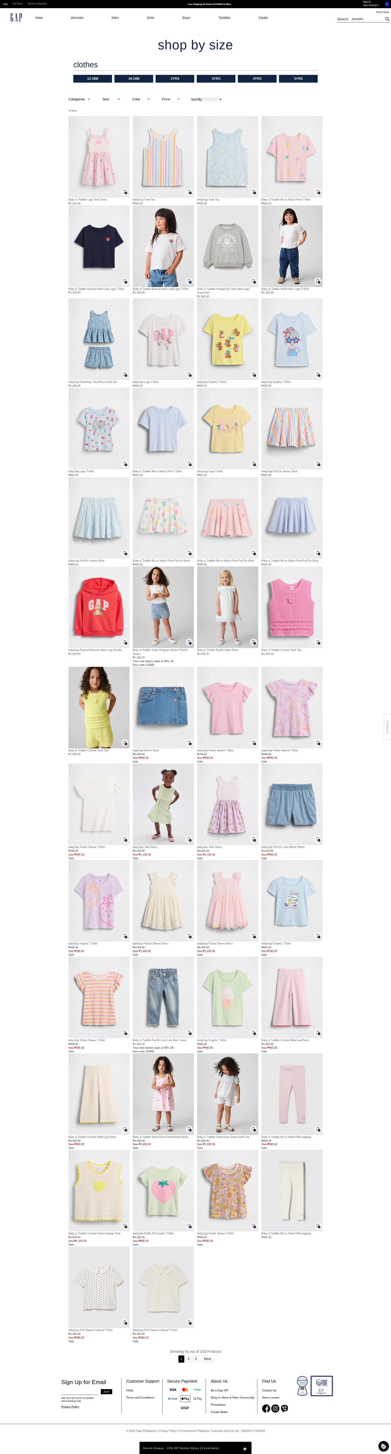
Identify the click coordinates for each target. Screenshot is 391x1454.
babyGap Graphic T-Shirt (211, 381)
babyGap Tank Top (144, 199)
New (39, 18)
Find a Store (382, 12)
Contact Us (269, 1390)
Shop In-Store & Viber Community (232, 1397)
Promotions (218, 1404)
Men (115, 18)
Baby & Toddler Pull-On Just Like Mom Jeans (160, 1040)
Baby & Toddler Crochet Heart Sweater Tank (94, 1233)
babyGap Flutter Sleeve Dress (150, 943)
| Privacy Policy (167, 1430)
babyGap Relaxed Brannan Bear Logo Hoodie (95, 650)
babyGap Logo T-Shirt (145, 381)
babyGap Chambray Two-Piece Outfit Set (92, 381)
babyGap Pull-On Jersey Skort (279, 471)
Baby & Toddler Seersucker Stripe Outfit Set (223, 1136)
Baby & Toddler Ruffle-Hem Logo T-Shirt (285, 288)
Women (77, 18)
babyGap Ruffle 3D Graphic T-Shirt (153, 1233)
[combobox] (360, 19)
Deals (263, 18)
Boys (186, 18)
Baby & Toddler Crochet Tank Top (281, 650)
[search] (386, 19)
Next (207, 1359)
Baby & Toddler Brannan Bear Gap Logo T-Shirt (96, 288)
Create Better (219, 1412)
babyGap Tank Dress (145, 847)
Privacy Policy (70, 1406)
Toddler (225, 18)
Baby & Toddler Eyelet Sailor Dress (218, 650)
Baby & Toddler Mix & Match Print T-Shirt (285, 199)
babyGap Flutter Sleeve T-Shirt (215, 750)
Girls (150, 18)
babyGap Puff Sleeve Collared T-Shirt (90, 1330)
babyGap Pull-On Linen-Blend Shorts (283, 847)
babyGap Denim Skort (146, 750)
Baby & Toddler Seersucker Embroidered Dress (161, 1136)
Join (106, 1391)
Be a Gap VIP (219, 1390)
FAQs (129, 1390)
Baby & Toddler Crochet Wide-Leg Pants (285, 1040)
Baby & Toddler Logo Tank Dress (87, 199)
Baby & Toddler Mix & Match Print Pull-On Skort (161, 560)
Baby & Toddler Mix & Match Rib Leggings (286, 1136)
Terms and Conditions (140, 1397)
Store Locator (271, 1397)
